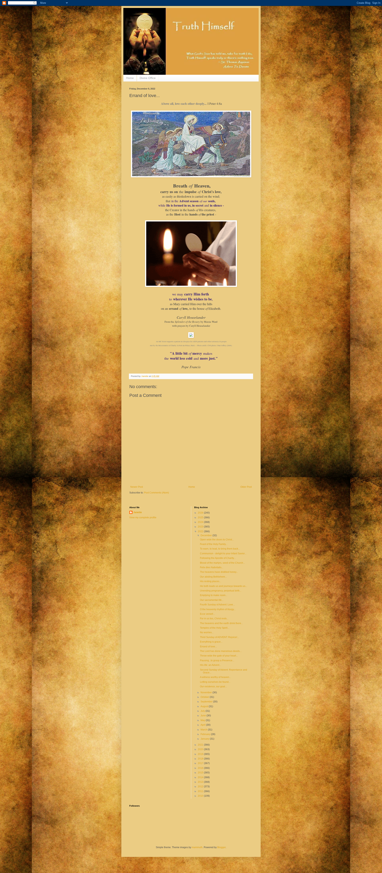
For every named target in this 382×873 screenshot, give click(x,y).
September (207, 701)
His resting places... (210, 581)
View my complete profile (142, 517)
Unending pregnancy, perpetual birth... (220, 590)
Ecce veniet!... (207, 614)
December (206, 535)
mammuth (197, 847)
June (204, 715)
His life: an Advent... (210, 665)
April (203, 724)
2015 (201, 772)
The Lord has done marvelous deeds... (221, 651)
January (205, 738)
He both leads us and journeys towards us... (223, 586)
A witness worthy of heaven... (215, 677)
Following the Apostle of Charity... (218, 558)
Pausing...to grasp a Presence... (217, 660)
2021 (201, 744)
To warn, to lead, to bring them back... (220, 548)
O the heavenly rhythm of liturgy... (218, 609)
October (205, 697)
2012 (201, 786)
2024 (201, 522)
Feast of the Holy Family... (213, 544)
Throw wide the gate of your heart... (219, 655)
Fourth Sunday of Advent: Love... (217, 604)
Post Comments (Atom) (156, 492)
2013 (201, 782)
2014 (201, 777)
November (206, 692)
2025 (201, 517)
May (203, 720)
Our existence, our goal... (213, 686)
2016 (201, 768)
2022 (201, 531)
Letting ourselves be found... (215, 682)
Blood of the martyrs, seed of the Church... (222, 562)
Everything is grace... (211, 641)
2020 (201, 749)
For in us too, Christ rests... (214, 618)
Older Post (246, 487)
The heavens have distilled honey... (219, 572)
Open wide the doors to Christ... (217, 539)
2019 (201, 754)
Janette (137, 512)
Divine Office (148, 78)
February (206, 734)
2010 (201, 795)
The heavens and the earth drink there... (221, 623)
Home (130, 78)
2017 (201, 763)
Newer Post (136, 487)
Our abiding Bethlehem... (213, 576)
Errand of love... (208, 646)
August (205, 706)
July (203, 711)
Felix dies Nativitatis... (211, 567)
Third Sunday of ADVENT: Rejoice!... (219, 637)
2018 (201, 758)
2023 (201, 526)
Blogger (221, 847)
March (204, 729)
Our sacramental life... (211, 600)
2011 (201, 791)
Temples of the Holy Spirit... (214, 627)
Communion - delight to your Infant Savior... (223, 553)
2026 (201, 512)
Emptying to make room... (213, 595)
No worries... (206, 632)
